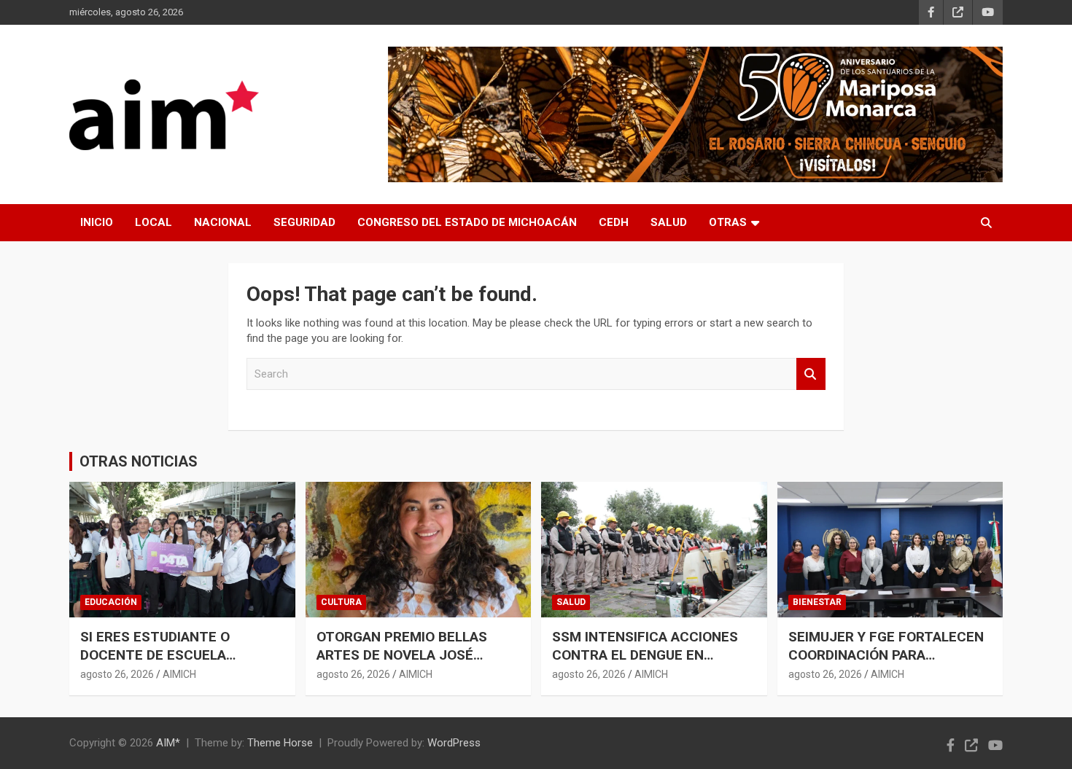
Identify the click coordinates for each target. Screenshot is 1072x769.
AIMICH (179, 674)
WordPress (454, 742)
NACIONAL (223, 222)
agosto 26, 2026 (117, 674)
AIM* (168, 742)
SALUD (668, 222)
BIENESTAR (817, 602)
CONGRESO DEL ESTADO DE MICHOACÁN (467, 222)
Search (811, 374)
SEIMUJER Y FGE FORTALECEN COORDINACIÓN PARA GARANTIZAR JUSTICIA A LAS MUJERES (886, 663)
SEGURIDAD (304, 222)
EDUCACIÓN (111, 602)
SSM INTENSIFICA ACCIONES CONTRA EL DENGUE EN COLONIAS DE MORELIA (645, 654)
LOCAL (153, 222)
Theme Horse (280, 742)
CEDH (614, 222)
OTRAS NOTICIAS (138, 461)
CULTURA (341, 602)
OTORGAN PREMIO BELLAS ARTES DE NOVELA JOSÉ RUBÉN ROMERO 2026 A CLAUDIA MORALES (401, 663)
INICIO (96, 222)
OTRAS (728, 222)
